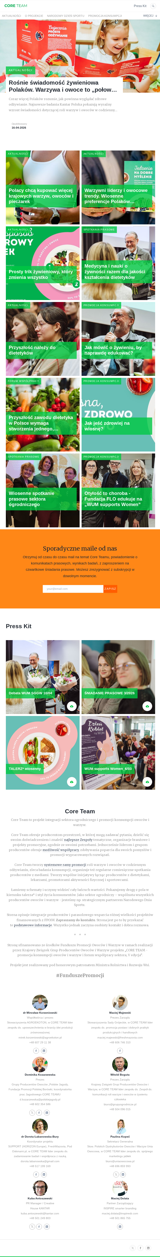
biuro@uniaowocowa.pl (120, 1161)
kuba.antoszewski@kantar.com (40, 1213)
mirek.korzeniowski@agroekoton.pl (40, 1037)
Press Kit (140, 6)
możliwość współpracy (61, 850)
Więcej (148, 15)
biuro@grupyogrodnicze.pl (120, 1104)
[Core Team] (15, 9)
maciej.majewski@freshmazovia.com (120, 1037)
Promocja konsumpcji (105, 15)
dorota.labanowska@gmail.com (40, 1161)
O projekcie (34, 15)
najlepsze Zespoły (78, 840)
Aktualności (11, 15)
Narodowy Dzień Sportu (65, 15)
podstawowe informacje (33, 925)
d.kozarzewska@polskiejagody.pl (40, 1099)
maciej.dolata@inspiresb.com (120, 1213)
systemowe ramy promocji (65, 865)
